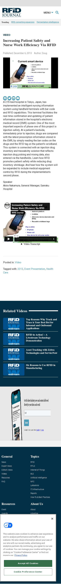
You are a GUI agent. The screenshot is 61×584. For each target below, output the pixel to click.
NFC (32, 482)
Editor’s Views (7, 470)
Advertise (34, 513)
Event (4, 510)
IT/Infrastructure (37, 489)
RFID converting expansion (22, 22)
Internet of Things (37, 470)
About (33, 510)
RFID (32, 462)
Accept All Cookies (28, 563)
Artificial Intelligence (38, 478)
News (4, 462)
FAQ (3, 482)
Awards (5, 513)
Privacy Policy (21, 555)
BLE (32, 474)
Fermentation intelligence (48, 22)
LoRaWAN (34, 486)
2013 (20, 268)
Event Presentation (34, 268)
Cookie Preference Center (28, 572)
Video (6, 35)
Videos (4, 474)
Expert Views (7, 466)
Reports (33, 493)
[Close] (52, 518)
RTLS (32, 466)
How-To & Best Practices (40, 497)
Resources (6, 478)
